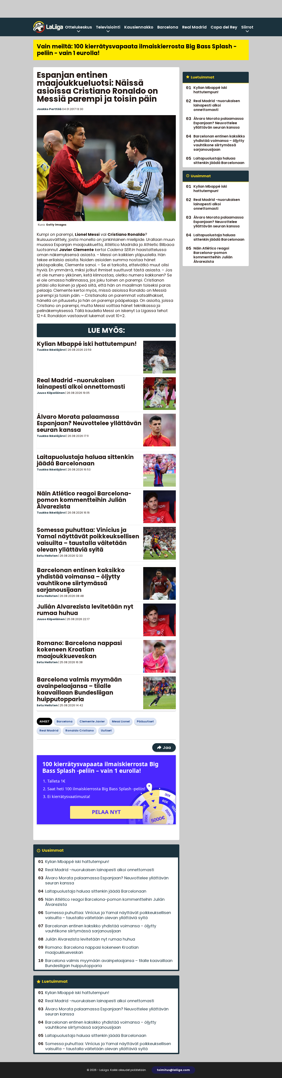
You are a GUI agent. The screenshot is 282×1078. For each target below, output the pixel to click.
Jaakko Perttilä (49, 109)
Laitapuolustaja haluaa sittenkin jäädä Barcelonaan (85, 460)
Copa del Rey (224, 27)
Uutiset (106, 730)
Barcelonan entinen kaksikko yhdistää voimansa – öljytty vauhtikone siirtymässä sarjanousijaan (81, 580)
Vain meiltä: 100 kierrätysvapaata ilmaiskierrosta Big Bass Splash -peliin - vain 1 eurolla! (137, 49)
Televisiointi (108, 27)
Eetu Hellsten (47, 556)
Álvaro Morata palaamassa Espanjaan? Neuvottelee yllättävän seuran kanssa (89, 423)
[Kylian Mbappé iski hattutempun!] (159, 357)
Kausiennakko (138, 27)
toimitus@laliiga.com (173, 1070)
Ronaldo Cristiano (79, 730)
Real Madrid (194, 27)
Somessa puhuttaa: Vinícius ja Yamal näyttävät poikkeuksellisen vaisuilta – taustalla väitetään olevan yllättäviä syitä (88, 540)
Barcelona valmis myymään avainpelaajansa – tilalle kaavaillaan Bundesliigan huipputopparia (79, 689)
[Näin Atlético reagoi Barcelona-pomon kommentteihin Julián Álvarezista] (159, 506)
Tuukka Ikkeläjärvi (51, 350)
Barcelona (167, 27)
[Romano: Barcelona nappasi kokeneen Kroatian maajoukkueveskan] (159, 656)
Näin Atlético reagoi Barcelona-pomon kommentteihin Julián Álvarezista (84, 500)
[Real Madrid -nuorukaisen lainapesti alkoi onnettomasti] (159, 393)
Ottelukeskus (78, 27)
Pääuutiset (145, 721)
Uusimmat (53, 850)
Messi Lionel (121, 721)
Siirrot (247, 27)
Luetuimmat (55, 981)
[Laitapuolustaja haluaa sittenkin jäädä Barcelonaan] (159, 470)
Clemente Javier (92, 721)
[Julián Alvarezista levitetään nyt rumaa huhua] (159, 620)
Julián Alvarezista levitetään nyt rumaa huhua (85, 610)
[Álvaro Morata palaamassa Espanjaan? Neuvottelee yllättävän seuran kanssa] (159, 430)
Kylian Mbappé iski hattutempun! (87, 344)
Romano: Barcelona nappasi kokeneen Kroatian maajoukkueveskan (79, 649)
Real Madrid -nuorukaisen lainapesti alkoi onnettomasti (81, 383)
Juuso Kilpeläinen (51, 393)
